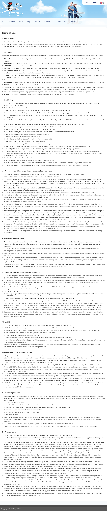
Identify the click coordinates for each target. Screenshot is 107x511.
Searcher (12, 22)
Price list (37, 22)
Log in (86, 2)
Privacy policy (61, 22)
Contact (72, 22)
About (21, 22)
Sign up (95, 2)
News (3, 22)
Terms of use (48, 22)
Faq (28, 22)
